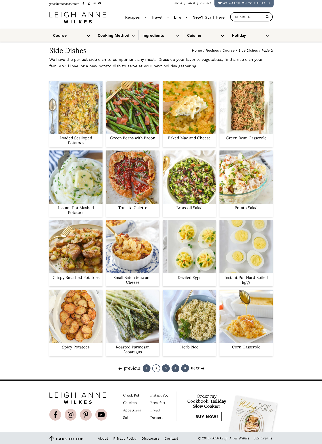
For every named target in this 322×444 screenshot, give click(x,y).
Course (229, 50)
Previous (132, 368)
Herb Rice (189, 347)
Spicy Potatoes (76, 347)
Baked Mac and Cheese (189, 137)
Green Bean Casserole (246, 137)
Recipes (212, 50)
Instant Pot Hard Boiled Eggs (246, 280)
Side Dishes (248, 50)
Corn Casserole (246, 347)
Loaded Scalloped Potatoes (76, 140)
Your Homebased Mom (77, 17)
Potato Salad (246, 207)
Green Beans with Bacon (132, 137)
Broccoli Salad (189, 207)
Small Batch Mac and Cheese (132, 280)
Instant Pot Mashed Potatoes (76, 210)
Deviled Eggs (189, 277)
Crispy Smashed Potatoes (76, 277)
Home (197, 50)
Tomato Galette (132, 207)
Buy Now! (206, 416)
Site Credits (263, 438)
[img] (55, 415)
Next (195, 368)
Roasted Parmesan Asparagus (133, 349)
